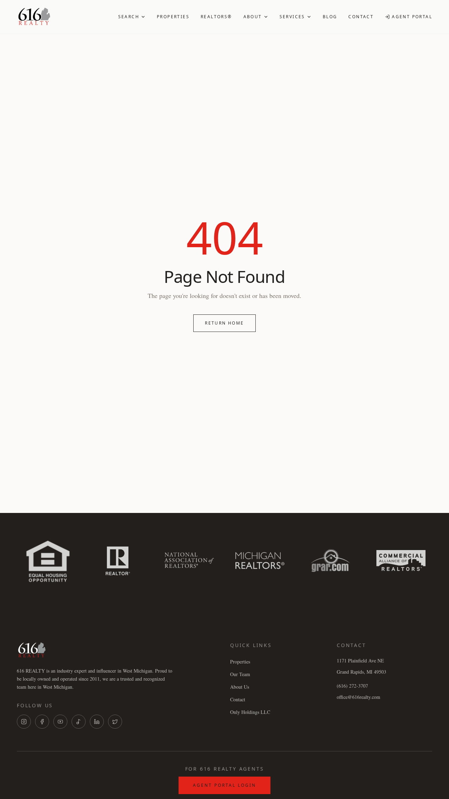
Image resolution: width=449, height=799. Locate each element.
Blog (330, 17)
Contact (361, 17)
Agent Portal (412, 17)
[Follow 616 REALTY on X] (115, 722)
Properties (173, 17)
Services (292, 17)
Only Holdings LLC (250, 712)
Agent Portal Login (224, 785)
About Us (239, 686)
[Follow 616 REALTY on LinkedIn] (97, 722)
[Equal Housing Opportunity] (48, 560)
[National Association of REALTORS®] (189, 560)
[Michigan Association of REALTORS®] (260, 560)
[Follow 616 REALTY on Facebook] (42, 722)
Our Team (240, 674)
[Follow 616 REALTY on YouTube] (60, 722)
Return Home (224, 323)
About (252, 17)
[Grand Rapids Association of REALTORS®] (330, 560)
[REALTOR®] (118, 560)
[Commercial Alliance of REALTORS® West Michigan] (401, 560)
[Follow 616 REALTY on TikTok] (79, 722)
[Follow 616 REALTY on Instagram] (24, 722)
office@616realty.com (358, 697)
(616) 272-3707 (352, 685)
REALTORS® (216, 17)
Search (128, 17)
